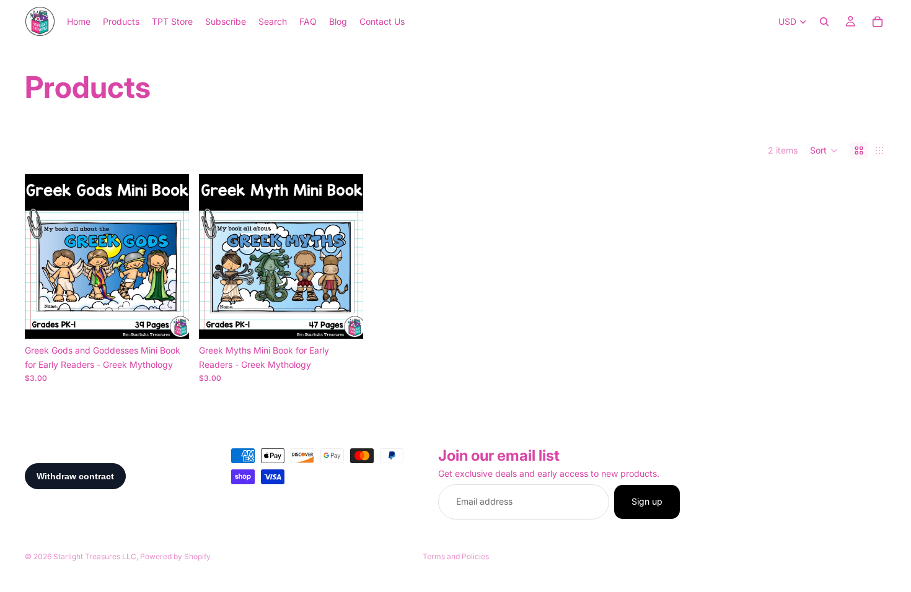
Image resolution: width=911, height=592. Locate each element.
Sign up (647, 501)
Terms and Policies (456, 556)
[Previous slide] (43, 256)
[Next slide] (170, 256)
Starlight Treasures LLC (94, 556)
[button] (824, 150)
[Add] (170, 320)
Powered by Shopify (175, 556)
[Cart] (877, 21)
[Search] (824, 21)
